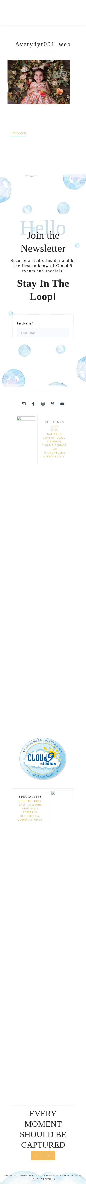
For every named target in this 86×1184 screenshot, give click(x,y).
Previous (19, 133)
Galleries (54, 434)
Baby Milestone (30, 804)
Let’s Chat (43, 1155)
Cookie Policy (54, 456)
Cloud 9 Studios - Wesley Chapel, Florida (40, 12)
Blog (54, 430)
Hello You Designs (43, 1179)
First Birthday (30, 801)
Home (54, 426)
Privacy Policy (54, 452)
